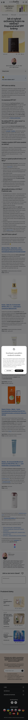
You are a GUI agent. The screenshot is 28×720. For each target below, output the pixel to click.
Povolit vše (19, 370)
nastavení (9, 370)
